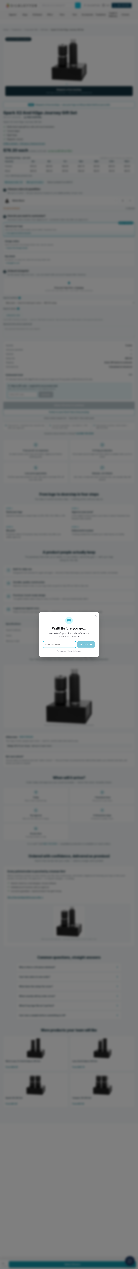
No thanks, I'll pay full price (69, 651)
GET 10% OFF (86, 644)
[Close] (96, 616)
